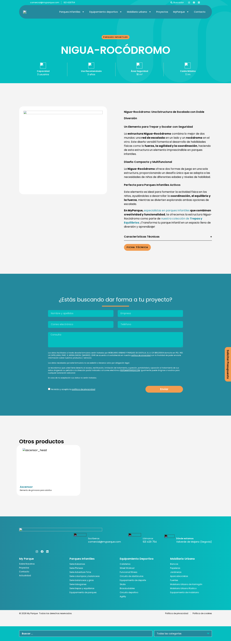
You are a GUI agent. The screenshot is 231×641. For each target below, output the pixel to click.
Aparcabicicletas (179, 576)
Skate (122, 584)
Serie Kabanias (77, 564)
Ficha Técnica (137, 247)
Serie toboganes (78, 584)
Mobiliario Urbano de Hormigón (186, 584)
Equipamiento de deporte (133, 580)
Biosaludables (127, 588)
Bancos (174, 564)
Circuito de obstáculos (131, 576)
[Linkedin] (199, 3)
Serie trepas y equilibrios (82, 588)
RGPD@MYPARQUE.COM (130, 370)
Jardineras (175, 572)
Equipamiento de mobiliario (184, 592)
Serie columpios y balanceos (85, 576)
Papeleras (175, 568)
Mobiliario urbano (137, 12)
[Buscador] (171, 3)
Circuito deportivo (129, 592)
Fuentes (174, 580)
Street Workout (127, 568)
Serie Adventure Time (80, 572)
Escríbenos (93, 538)
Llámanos (148, 538)
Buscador (178, 2)
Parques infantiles (69, 12)
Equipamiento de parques (83, 592)
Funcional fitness (128, 572)
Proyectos (162, 12)
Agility (123, 596)
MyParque (179, 12)
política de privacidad (141, 355)
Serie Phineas (76, 568)
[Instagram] (189, 3)
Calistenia (125, 564)
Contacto (199, 12)
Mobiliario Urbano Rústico (183, 588)
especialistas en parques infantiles (167, 210)
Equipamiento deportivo (103, 12)
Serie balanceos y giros (82, 580)
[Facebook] (194, 3)
